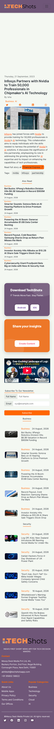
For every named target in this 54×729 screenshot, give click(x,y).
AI (16, 101)
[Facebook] (20, 105)
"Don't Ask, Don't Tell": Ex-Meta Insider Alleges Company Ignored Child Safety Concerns (34, 578)
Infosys (8, 134)
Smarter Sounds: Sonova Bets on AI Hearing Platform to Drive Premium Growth (23, 207)
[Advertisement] (27, 41)
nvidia (16, 173)
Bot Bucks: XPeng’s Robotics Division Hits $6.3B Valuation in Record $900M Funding (24, 191)
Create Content (27, 343)
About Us (6, 687)
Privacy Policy (9, 695)
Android (21, 307)
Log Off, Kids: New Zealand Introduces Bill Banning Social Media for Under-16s (34, 540)
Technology (34, 691)
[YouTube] (32, 720)
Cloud (31, 699)
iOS (35, 307)
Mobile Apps (8, 691)
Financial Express (31, 167)
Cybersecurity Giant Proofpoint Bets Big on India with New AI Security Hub (24, 264)
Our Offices (7, 703)
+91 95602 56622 (11, 676)
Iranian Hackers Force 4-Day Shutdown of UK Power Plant (33, 558)
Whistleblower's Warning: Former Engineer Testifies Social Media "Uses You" (33, 597)
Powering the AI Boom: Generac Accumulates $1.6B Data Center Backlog (21, 222)
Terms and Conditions (12, 699)
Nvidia (38, 134)
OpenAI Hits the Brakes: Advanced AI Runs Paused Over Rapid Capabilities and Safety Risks (34, 617)
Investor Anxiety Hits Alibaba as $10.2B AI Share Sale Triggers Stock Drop (25, 251)
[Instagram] (25, 720)
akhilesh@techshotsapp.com (16, 671)
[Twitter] (7, 105)
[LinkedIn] (33, 105)
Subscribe (27, 413)
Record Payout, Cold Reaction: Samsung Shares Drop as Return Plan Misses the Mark (24, 238)
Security (25, 534)
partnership (37, 173)
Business (9, 101)
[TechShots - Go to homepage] (20, 6)
